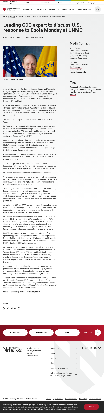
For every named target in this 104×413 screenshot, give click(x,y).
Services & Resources (59, 368)
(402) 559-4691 (76, 67)
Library (52, 363)
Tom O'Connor (17, 37)
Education (40, 9)
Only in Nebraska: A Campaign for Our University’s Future (62, 374)
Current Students (27, 3)
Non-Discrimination (71, 399)
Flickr (37, 292)
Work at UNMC (15, 332)
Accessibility (83, 399)
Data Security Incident (76, 3)
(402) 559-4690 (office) (79, 53)
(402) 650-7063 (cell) (78, 56)
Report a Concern (95, 399)
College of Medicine (78, 89)
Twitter (22, 292)
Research (53, 9)
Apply (67, 332)
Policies (48, 399)
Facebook (14, 292)
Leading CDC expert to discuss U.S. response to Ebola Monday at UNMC (42, 16)
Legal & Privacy (58, 399)
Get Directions (41, 332)
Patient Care (67, 9)
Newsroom (11, 16)
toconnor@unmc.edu (78, 58)
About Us (26, 9)
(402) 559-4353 (76, 70)
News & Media (84, 9)
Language (91, 3)
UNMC (5, 2)
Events (53, 358)
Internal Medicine (83, 92)
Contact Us (54, 348)
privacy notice (61, 409)
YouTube (30, 292)
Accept (91, 407)
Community (74, 87)
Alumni (60, 3)
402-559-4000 (32, 356)
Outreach (93, 87)
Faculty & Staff (44, 3)
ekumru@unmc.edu (78, 72)
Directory (53, 353)
